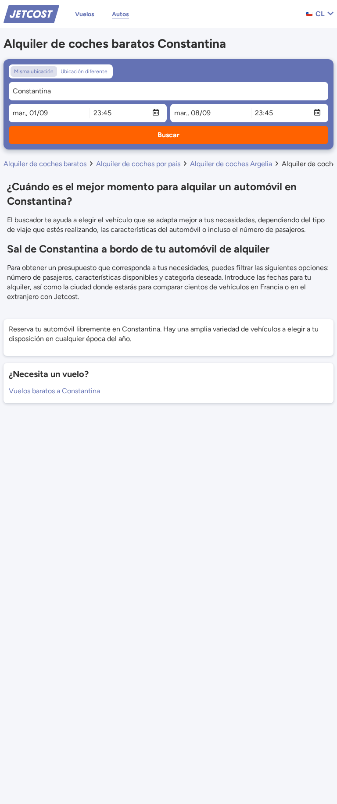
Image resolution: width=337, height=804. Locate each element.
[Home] (31, 13)
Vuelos (84, 14)
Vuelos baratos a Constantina (54, 391)
